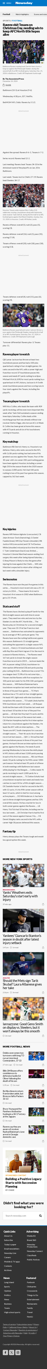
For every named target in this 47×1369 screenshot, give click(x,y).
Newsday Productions (32, 1245)
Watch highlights (22, 14)
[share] (43, 904)
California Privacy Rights (18, 1327)
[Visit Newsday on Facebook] (5, 1352)
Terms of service (9, 1324)
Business (8, 1304)
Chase (11, 1190)
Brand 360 (31, 1240)
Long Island (9, 1282)
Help (25, 1333)
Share (8, 85)
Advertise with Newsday (12, 1333)
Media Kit (31, 1236)
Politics (7, 1295)
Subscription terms (24, 1324)
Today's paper (10, 1244)
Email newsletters (11, 1248)
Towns (7, 1308)
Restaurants (32, 1304)
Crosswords (32, 1291)
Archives (8, 1270)
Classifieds (31, 1255)
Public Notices (33, 1259)
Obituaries (31, 1286)
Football (6, 14)
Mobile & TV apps (12, 1261)
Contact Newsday (10, 1330)
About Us (8, 1236)
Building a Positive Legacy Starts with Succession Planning (23, 1182)
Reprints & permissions (28, 1330)
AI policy (32, 1333)
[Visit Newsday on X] (11, 1352)
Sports (7, 20)
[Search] (40, 1216)
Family (30, 1308)
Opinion (7, 1291)
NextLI (30, 1316)
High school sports (12, 1312)
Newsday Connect (35, 1251)
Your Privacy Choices (11, 1336)
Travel (29, 1312)
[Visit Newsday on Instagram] (18, 1352)
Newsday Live (10, 1253)
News (6, 1299)
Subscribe (8, 1240)
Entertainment (33, 1299)
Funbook (31, 1282)
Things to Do (32, 1295)
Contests (8, 1266)
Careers (7, 1257)
